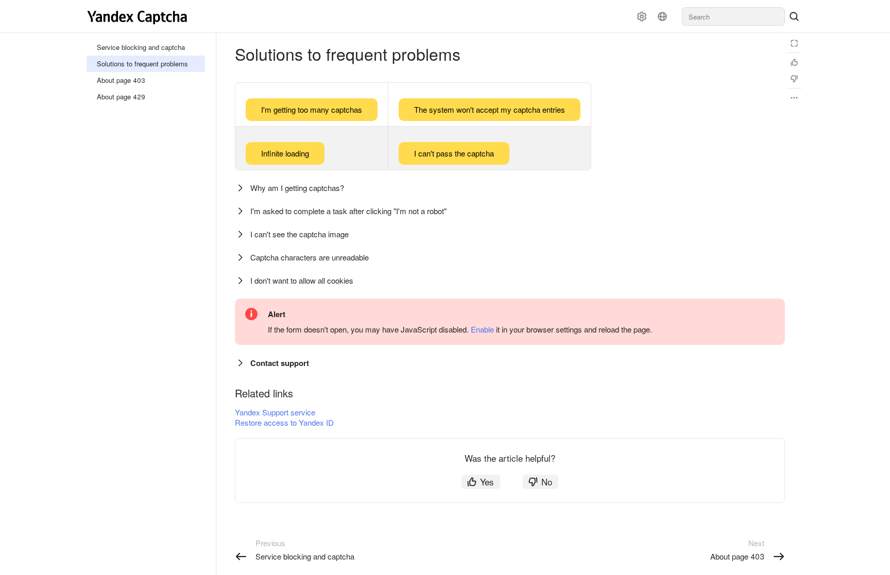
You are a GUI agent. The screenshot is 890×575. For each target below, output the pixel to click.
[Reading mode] (794, 43)
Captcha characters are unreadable (309, 257)
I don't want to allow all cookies (301, 280)
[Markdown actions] (794, 98)
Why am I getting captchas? (297, 187)
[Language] (662, 16)
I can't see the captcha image (299, 234)
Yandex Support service (275, 412)
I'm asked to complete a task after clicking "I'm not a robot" (348, 210)
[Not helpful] (794, 79)
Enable (482, 329)
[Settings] (641, 16)
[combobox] (733, 16)
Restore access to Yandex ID (284, 422)
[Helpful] (794, 62)
